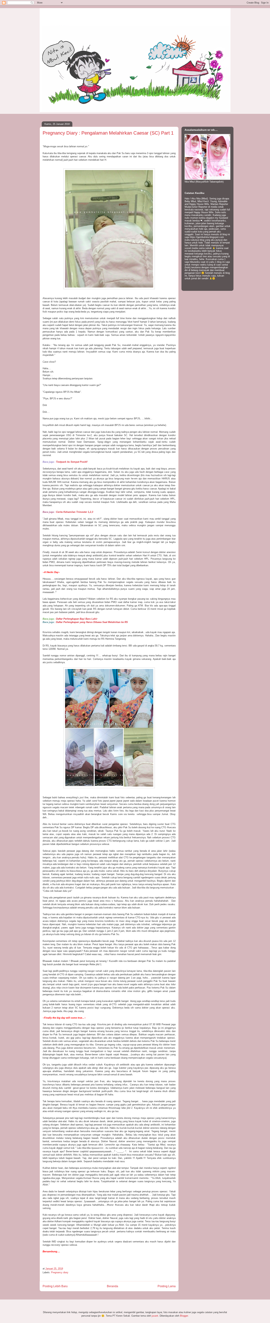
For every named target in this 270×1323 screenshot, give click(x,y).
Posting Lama (167, 1286)
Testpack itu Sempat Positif (71, 461)
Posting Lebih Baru (55, 1286)
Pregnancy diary (59, 1272)
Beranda (112, 1286)
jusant (155, 1315)
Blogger (184, 1315)
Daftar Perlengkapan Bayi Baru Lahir (76, 618)
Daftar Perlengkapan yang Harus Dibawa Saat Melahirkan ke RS (92, 622)
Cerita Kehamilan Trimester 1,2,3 (75, 512)
